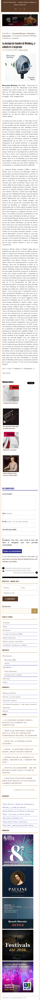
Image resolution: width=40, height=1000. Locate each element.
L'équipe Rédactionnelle (27, 2)
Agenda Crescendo (9, 638)
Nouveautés (31, 33)
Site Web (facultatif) (9, 529)
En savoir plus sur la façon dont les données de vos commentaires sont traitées (20, 559)
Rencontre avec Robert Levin (13, 818)
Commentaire (7, 494)
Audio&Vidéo (6, 36)
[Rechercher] (34, 611)
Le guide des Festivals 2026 (12, 634)
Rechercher (6, 606)
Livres (5, 682)
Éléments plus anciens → (25, 790)
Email (15, 521)
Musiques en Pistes (9, 693)
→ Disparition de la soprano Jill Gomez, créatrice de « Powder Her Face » (19, 760)
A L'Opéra (6, 623)
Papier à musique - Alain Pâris (13, 641)
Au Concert (7, 630)
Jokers (6, 663)
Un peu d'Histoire (9, 2)
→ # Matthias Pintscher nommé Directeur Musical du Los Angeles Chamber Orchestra (19, 781)
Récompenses (7, 656)
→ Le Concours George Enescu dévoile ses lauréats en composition (17, 722)
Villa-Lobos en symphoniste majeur (24, 572)
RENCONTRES (5, 796)
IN (24, 9)
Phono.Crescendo (10, 671)
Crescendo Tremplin (10, 700)
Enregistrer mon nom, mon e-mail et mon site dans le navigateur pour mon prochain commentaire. (20, 542)
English (5, 711)
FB (15, 9)
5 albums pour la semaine (13, 675)
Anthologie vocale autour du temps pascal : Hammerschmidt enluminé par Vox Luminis (18, 569)
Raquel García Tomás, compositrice (15, 822)
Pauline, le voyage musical (12, 697)
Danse (5, 626)
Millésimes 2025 (10, 660)
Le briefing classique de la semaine (15, 645)
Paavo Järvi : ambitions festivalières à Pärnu (18, 825)
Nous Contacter (20, 4)
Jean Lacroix (23, 50)
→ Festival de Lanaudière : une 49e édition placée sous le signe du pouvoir (19, 770)
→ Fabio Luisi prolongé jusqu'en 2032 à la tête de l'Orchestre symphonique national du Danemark (19, 733)
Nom (7, 513)
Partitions (6, 679)
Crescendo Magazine (18, 33)
